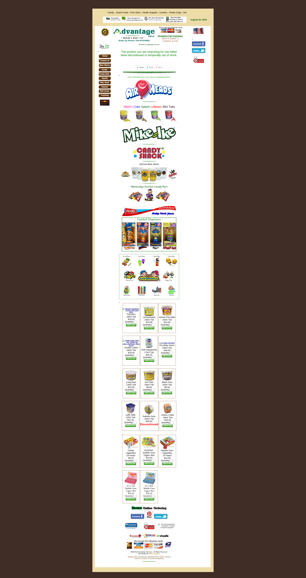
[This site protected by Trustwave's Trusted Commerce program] (131, 526)
